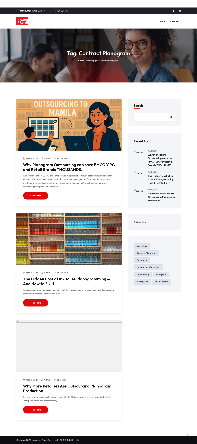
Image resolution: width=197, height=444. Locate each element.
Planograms (142, 281)
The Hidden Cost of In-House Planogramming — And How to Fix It (67, 281)
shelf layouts (161, 281)
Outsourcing (140, 222)
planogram (160, 274)
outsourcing (143, 274)
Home (162, 21)
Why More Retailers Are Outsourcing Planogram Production (67, 388)
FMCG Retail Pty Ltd (69, 440)
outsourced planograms (148, 267)
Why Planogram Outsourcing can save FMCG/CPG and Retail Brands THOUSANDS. (69, 167)
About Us (174, 21)
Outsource (142, 260)
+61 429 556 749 (60, 10)
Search (138, 105)
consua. (35, 440)
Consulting (142, 246)
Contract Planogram (147, 253)
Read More (35, 195)
